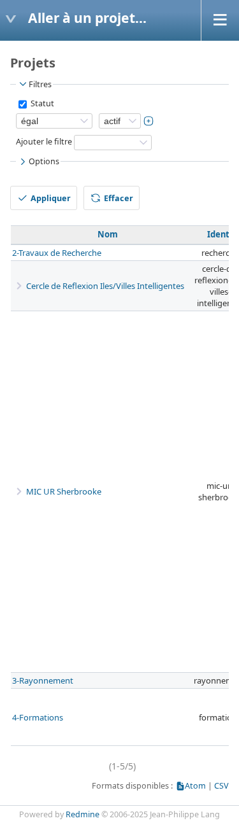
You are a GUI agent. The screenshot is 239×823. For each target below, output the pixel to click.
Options (44, 161)
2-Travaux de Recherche (56, 252)
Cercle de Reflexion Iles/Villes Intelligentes (105, 286)
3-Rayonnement (42, 680)
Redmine (82, 814)
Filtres (40, 84)
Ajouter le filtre (44, 141)
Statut (41, 103)
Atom (195, 785)
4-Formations (37, 717)
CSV (221, 785)
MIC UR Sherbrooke (63, 491)
